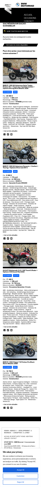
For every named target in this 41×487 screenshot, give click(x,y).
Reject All (20, 482)
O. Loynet (26, 432)
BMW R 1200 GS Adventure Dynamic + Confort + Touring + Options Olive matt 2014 (20, 167)
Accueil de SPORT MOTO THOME (14, 436)
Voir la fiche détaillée (10, 131)
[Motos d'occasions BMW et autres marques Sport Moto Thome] (8, 9)
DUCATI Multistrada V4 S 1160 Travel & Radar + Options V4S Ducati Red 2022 (20, 271)
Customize (20, 476)
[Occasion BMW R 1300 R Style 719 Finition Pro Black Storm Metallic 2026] (20, 347)
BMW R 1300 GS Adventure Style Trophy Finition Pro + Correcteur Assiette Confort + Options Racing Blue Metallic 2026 (19, 87)
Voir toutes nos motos (17, 31)
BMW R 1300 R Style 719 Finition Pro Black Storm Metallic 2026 (19, 362)
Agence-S (13, 430)
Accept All (20, 470)
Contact (29, 21)
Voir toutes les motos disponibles (17, 45)
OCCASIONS (30, 18)
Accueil (28, 15)
